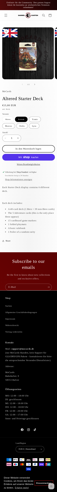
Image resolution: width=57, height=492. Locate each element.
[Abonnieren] (48, 287)
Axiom (21, 119)
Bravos (8, 126)
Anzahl (5, 132)
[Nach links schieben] (22, 84)
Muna (9, 120)
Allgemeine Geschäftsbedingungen (21, 312)
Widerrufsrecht (12, 325)
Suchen (8, 306)
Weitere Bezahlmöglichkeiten (28, 164)
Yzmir (35, 119)
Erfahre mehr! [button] (22, 488)
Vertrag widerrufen (13, 332)
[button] (6, 15)
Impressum (10, 319)
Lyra (34, 126)
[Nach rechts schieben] (35, 84)
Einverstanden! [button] (43, 483)
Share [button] (8, 241)
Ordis (22, 126)
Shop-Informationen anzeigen (18, 179)
